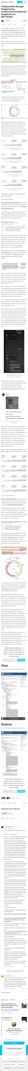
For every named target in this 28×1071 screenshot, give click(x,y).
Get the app (21, 1064)
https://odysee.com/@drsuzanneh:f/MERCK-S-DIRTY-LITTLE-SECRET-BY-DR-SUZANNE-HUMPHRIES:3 (15, 919)
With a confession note (6, 1019)
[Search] (25, 999)
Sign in (25, 2)
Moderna (6, 724)
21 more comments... (6, 992)
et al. (22, 32)
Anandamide (7, 20)
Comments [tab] (4, 813)
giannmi (6, 976)
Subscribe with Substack (15, 1048)
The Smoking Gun (6, 1017)
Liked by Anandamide (10, 828)
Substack (7, 1068)
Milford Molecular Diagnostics (9, 30)
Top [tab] (3, 999)
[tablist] (7, 813)
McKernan (18, 32)
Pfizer (4, 665)
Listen (24, 20)
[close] (24, 1022)
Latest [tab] (6, 999)
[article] (14, 1009)
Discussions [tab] (12, 999)
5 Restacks (18, 798)
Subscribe (19, 2)
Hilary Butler (7, 826)
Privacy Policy (16, 1054)
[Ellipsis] (26, 827)
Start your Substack (10, 1064)
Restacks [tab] (11, 813)
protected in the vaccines (7, 389)
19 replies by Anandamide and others (14, 971)
